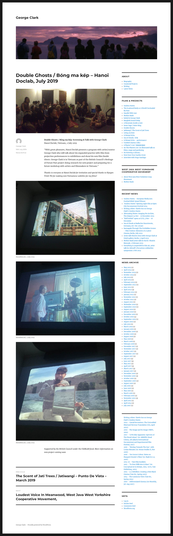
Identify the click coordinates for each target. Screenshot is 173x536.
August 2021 (128, 302)
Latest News (128, 89)
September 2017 (130, 354)
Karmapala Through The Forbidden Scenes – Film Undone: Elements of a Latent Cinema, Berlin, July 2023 (140, 230)
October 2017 (128, 351)
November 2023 (129, 272)
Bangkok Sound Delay (132, 121)
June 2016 (127, 388)
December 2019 (129, 314)
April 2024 (127, 270)
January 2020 (129, 312)
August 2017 (128, 356)
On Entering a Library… (132, 153)
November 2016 (129, 376)
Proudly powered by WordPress (39, 525)
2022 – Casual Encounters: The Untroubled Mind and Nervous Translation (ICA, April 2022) (140, 424)
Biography (127, 81)
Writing (126, 86)
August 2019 (128, 322)
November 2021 (129, 297)
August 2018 (128, 337)
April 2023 (127, 280)
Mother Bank (129, 116)
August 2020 (128, 309)
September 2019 (130, 319)
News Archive (21, 153)
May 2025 (127, 267)
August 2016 (128, 383)
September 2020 (130, 307)
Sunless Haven (129, 106)
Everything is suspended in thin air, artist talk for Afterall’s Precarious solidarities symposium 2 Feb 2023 (139, 248)
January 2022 (129, 295)
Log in (126, 501)
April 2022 (127, 290)
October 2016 (129, 378)
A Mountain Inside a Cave (133, 123)
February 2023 (129, 282)
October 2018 (128, 334)
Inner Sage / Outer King (132, 125)
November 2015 (129, 398)
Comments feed (129, 506)
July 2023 (127, 277)
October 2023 (129, 275)
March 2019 (128, 327)
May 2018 (127, 339)
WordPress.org (129, 508)
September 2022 (130, 285)
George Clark (27, 18)
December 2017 (129, 346)
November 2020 (130, 304)
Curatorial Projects (131, 84)
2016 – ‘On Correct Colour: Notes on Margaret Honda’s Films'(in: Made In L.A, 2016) (139, 457)
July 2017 (127, 359)
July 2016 (127, 386)
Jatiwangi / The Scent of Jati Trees (136, 130)
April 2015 (127, 401)
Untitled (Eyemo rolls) (132, 143)
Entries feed (128, 504)
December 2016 (129, 374)
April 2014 (127, 403)
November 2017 (129, 349)
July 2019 (127, 324)
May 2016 (127, 391)
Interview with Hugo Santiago (135, 158)
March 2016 (128, 393)
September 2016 (130, 381)
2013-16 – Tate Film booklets (135, 462)
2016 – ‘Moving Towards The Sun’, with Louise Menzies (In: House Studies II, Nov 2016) (139, 449)
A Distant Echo (129, 135)
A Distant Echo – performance (135, 140)
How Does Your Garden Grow (135, 155)
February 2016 (129, 396)
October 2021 (128, 300)
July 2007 (127, 406)
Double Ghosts (129, 128)
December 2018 (129, 332)
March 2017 (128, 369)
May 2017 (127, 364)
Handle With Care (130, 113)
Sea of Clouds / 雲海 (131, 138)
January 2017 (128, 371)
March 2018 (128, 341)
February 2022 (129, 292)
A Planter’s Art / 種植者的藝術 (134, 145)
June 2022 (127, 287)
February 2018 (129, 344)
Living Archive (129, 133)
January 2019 (128, 329)
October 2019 (129, 317)
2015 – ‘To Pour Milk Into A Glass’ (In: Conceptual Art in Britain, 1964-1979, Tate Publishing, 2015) (140, 466)
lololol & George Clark (132, 118)
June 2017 (127, 361)
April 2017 (127, 366)
